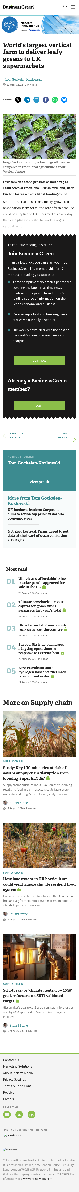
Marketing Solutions (17, 1066)
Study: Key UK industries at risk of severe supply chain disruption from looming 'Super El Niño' (36, 773)
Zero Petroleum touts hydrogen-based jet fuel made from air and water (42, 672)
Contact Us (11, 1060)
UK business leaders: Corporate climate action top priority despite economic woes (36, 514)
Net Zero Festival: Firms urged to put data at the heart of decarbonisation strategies (38, 535)
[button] (65, 6)
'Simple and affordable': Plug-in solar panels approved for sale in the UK (42, 582)
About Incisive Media (18, 1073)
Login (39, 405)
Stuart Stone (19, 803)
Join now (39, 360)
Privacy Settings (14, 1079)
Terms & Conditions (17, 1086)
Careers (8, 1099)
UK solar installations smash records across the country (42, 627)
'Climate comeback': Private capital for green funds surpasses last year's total (41, 606)
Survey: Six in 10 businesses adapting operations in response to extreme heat (41, 648)
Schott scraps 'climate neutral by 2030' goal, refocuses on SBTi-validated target (37, 996)
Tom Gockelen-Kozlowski (23, 79)
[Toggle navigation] (71, 6)
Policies (8, 1092)
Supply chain (13, 761)
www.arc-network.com (37, 1179)
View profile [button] (40, 482)
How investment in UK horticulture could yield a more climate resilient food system (39, 884)
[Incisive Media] (10, 1149)
